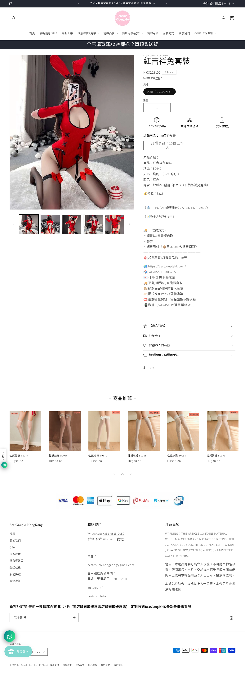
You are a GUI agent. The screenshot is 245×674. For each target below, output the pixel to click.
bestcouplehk (96, 596)
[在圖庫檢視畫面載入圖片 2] (50, 224)
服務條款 (15, 574)
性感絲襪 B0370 (97, 455)
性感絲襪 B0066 (58, 455)
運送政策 (15, 567)
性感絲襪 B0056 (176, 455)
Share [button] (150, 367)
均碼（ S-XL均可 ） (160, 92)
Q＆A (13, 547)
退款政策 (15, 554)
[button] (14, 18)
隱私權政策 (17, 560)
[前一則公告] (78, 3)
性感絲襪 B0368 (137, 455)
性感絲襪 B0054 (19, 455)
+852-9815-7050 (113, 534)
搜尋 (12, 534)
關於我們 (15, 540)
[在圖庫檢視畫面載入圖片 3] (71, 224)
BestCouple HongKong (28, 665)
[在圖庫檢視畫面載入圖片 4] (93, 224)
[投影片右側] (129, 224)
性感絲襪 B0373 (216, 455)
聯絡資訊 (15, 581)
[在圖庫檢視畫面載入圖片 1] (28, 224)
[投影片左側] (14, 224)
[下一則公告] (166, 3)
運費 (158, 77)
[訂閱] (74, 617)
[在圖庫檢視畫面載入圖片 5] (114, 224)
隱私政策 (80, 665)
